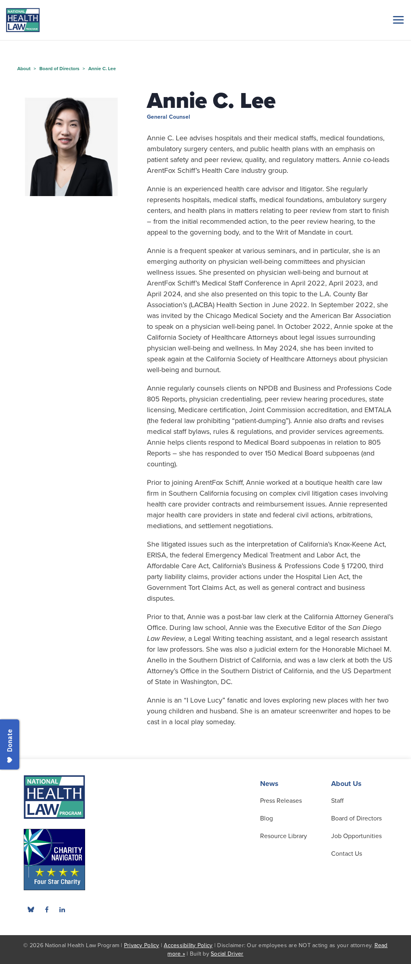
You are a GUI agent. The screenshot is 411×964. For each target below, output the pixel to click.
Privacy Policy (141, 945)
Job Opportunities (356, 836)
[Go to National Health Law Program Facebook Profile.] (46, 909)
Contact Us (346, 854)
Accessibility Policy (188, 945)
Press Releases (281, 801)
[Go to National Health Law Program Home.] (23, 20)
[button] (397, 19)
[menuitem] (46, 909)
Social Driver (227, 953)
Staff (337, 801)
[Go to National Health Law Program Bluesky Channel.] (31, 909)
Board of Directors (356, 818)
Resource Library (283, 836)
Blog (266, 818)
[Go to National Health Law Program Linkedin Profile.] (62, 909)
